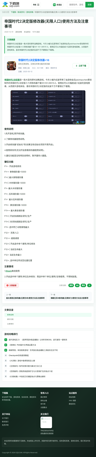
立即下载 (82, 66)
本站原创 (27, 32)
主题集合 (43, 407)
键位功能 (10, 319)
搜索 (90, 4)
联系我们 (5, 421)
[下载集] (16, 4)
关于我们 (5, 418)
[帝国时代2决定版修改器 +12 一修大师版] (11, 65)
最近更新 (43, 397)
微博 (71, 285)
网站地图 (72, 397)
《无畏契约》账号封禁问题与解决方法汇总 (25, 366)
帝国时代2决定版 (12, 79)
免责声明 (5, 425)
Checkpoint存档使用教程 (19, 355)
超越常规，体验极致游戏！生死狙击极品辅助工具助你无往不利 (33, 350)
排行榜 (42, 404)
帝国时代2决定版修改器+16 (33, 60)
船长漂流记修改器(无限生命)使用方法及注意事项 (25, 298)
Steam (9, 271)
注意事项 (10, 324)
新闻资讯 (21, 12)
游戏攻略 (29, 12)
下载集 (13, 12)
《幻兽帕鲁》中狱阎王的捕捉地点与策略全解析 (27, 376)
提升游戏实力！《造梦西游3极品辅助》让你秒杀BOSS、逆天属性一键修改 (38, 340)
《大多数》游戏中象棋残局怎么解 (22, 361)
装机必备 (43, 400)
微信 (83, 285)
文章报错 (12, 285)
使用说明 (10, 315)
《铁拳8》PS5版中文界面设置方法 (22, 345)
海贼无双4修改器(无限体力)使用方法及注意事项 (69, 298)
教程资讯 (72, 404)
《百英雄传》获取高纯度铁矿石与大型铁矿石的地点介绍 (30, 371)
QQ (77, 285)
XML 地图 (72, 400)
